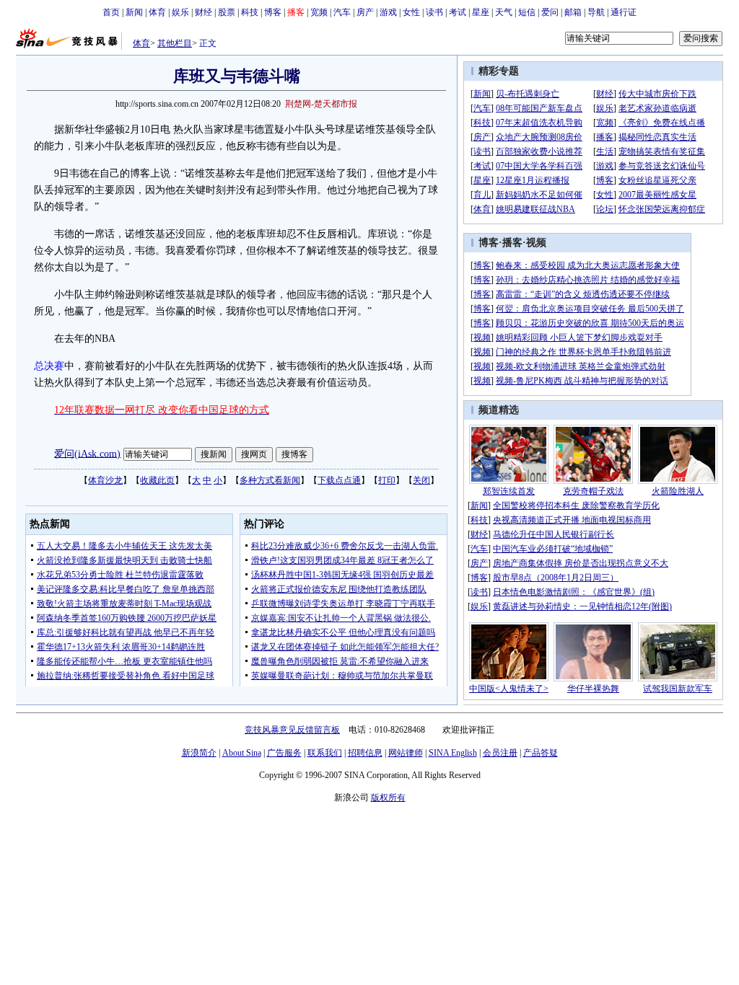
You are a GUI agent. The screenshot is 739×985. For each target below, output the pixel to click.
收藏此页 (157, 480)
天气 (503, 12)
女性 (411, 12)
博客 (272, 12)
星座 (480, 12)
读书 (434, 12)
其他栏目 (174, 43)
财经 (203, 12)
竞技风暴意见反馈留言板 (292, 730)
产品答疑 (540, 753)
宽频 (319, 12)
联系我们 (324, 753)
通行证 (624, 12)
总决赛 (49, 366)
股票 (226, 12)
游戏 (388, 12)
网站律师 (405, 753)
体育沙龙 (105, 480)
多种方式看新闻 (270, 480)
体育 (157, 12)
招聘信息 (365, 753)
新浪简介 (199, 753)
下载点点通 (339, 480)
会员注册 (500, 753)
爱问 (550, 12)
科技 (249, 12)
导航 (596, 12)
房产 (365, 12)
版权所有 (388, 797)
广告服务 (284, 753)
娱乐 (180, 12)
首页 (111, 12)
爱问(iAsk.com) (87, 453)
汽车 (342, 12)
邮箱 (573, 12)
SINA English (453, 753)
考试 (457, 12)
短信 (526, 12)
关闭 (421, 480)
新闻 (134, 12)
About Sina (241, 753)
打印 (386, 480)
